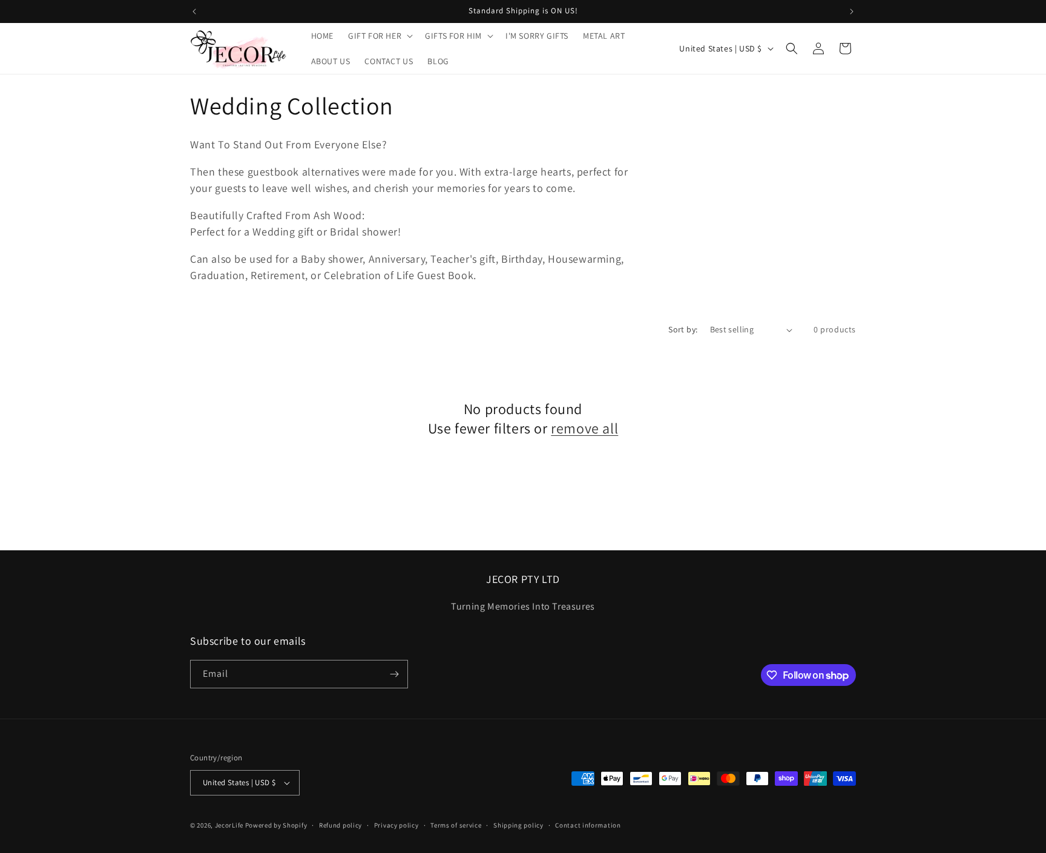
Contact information (587, 825)
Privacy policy (396, 825)
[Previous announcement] (194, 11)
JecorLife (229, 825)
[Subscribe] (394, 674)
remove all (584, 428)
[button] (379, 35)
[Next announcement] (851, 11)
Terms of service (455, 825)
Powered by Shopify (276, 825)
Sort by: (682, 329)
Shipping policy (518, 825)
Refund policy (340, 825)
